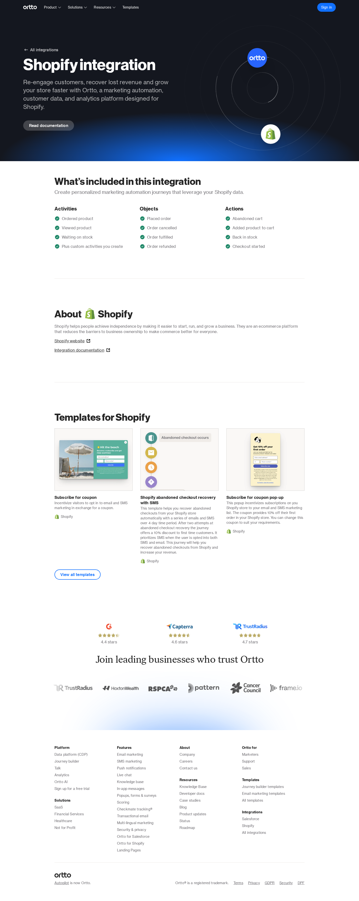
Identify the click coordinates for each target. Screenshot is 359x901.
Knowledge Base (193, 787)
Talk (57, 768)
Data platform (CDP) (71, 754)
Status (185, 821)
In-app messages (130, 788)
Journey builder (66, 761)
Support (248, 761)
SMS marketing (129, 761)
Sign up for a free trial (72, 788)
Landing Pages (129, 850)
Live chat (124, 775)
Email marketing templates (263, 793)
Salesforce (250, 819)
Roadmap (187, 828)
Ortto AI (61, 782)
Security (286, 883)
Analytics (61, 775)
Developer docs (192, 793)
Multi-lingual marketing (135, 823)
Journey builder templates (263, 787)
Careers (186, 761)
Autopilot (61, 883)
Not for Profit (64, 828)
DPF (301, 883)
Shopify (248, 826)
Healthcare (63, 821)
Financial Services (69, 814)
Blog (183, 807)
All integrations (254, 832)
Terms (238, 883)
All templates (252, 800)
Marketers (250, 754)
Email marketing (130, 754)
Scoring (123, 802)
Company (187, 754)
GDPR (270, 883)
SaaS (58, 807)
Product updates (193, 814)
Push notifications (131, 768)
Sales (246, 768)
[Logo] (32, 7)
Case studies (190, 800)
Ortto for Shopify (130, 843)
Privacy (254, 883)
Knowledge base (130, 782)
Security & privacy (131, 830)
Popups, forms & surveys (136, 795)
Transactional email (132, 816)
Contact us (189, 768)
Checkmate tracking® (134, 809)
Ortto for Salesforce (133, 836)
